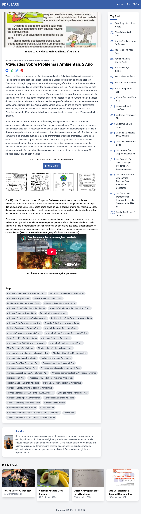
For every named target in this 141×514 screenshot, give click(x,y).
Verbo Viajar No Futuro (125, 76)
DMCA (136, 4)
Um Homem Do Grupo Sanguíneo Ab (125, 152)
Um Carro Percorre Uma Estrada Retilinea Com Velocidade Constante (125, 181)
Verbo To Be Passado (125, 82)
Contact (121, 4)
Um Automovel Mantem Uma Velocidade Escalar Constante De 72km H (125, 200)
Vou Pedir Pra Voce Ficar (124, 52)
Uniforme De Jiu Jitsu (124, 125)
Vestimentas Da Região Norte (122, 60)
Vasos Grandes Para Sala (126, 99)
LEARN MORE (52, 166)
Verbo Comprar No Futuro (123, 90)
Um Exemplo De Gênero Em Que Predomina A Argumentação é (124, 164)
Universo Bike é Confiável (123, 108)
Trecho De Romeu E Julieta (125, 214)
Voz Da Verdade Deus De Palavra (125, 43)
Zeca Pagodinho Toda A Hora (125, 25)
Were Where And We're (123, 34)
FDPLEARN (10, 4)
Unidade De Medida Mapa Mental (125, 134)
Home (8, 60)
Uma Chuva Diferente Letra (126, 143)
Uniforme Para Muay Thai (126, 117)
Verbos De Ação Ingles (122, 69)
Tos (128, 4)
